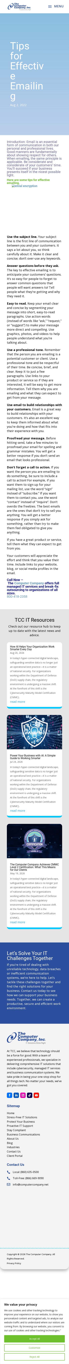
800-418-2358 (17, 597)
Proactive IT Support (20, 1126)
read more (17, 702)
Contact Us (14, 1151)
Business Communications (23, 1134)
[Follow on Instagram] (23, 1095)
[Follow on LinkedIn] (16, 1095)
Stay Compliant (16, 1130)
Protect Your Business (21, 1121)
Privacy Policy (14, 1263)
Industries (13, 1147)
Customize (34, 1347)
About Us (13, 1138)
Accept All (34, 1338)
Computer (21, 583)
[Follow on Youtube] (36, 1095)
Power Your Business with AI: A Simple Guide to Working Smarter (32, 757)
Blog (10, 1143)
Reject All (34, 1356)
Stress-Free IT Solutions (22, 1117)
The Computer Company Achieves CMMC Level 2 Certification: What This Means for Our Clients (34, 867)
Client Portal (14, 1156)
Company (37, 583)
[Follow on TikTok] (29, 1095)
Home (10, 1113)
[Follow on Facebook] (9, 1095)
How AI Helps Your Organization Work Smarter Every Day (32, 648)
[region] (34, 1331)
